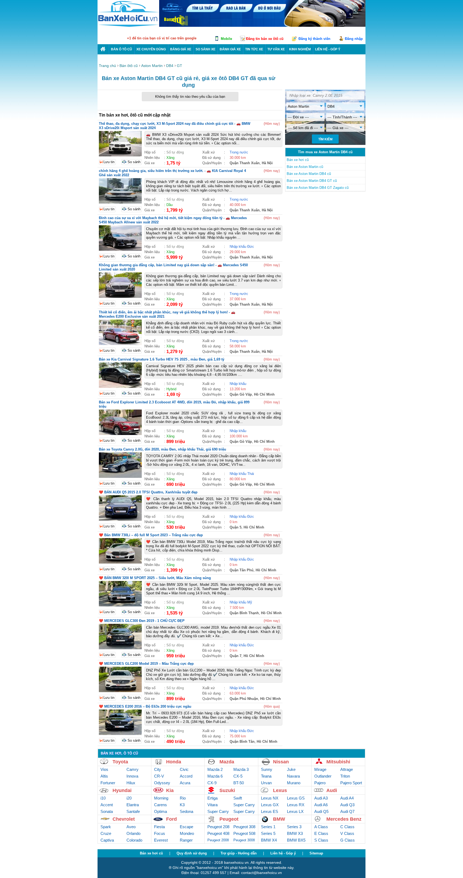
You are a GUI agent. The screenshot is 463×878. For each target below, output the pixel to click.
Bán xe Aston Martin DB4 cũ (309, 174)
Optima (160, 811)
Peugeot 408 (218, 833)
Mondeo (187, 833)
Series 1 (268, 826)
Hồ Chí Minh (264, 394)
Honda (173, 761)
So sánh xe (205, 49)
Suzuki (227, 790)
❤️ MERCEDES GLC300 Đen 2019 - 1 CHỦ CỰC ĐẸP (142, 621)
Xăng (170, 158)
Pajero (320, 783)
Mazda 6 (215, 776)
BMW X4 (269, 840)
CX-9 (211, 783)
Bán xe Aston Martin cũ (305, 167)
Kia (170, 790)
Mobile (226, 39)
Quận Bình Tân (242, 742)
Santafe (133, 811)
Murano (293, 783)
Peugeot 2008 (218, 840)
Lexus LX (295, 811)
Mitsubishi (338, 761)
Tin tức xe (254, 49)
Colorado (134, 840)
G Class (347, 840)
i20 (129, 798)
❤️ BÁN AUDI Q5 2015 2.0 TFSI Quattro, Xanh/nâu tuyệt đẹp (148, 492)
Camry (132, 769)
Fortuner (107, 783)
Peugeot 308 (244, 826)
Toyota (120, 761)
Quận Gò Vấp (241, 394)
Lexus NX (269, 798)
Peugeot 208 (218, 826)
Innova (132, 776)
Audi (331, 790)
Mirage (320, 769)
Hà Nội (267, 163)
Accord (186, 776)
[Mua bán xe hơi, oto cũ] (103, 49)
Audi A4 (347, 798)
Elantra (132, 804)
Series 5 (268, 833)
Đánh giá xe (230, 49)
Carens (160, 804)
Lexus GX (270, 804)
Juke (291, 769)
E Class (321, 833)
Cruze (105, 833)
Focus (159, 833)
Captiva (107, 840)
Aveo (131, 826)
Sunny (266, 769)
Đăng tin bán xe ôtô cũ (264, 39)
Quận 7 (235, 656)
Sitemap (316, 853)
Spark (105, 826)
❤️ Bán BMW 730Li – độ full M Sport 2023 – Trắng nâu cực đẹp (151, 535)
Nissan (281, 761)
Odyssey (162, 783)
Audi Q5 (321, 811)
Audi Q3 (347, 804)
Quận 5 (235, 527)
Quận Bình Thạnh (244, 613)
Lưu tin (108, 162)
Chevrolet (124, 819)
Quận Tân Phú (241, 570)
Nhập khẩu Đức (242, 247)
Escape (186, 826)
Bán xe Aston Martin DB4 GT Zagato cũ (318, 188)
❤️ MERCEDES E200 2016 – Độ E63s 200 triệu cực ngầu (145, 706)
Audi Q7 (347, 811)
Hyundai (122, 790)
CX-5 (237, 776)
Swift (237, 798)
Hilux (130, 783)
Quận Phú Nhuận (244, 699)
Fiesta (159, 826)
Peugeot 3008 (244, 840)
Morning (161, 798)
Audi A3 (321, 798)
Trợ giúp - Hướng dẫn (239, 853)
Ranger (186, 840)
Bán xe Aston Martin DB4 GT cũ (312, 181)
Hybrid (171, 389)
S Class (321, 840)
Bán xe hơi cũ (298, 160)
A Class (321, 826)
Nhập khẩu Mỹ (241, 602)
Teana (266, 776)
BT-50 (238, 783)
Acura (185, 783)
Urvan (266, 783)
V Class (347, 833)
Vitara (212, 804)
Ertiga (212, 798)
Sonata (106, 811)
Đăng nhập (354, 39)
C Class (347, 826)
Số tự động (175, 152)
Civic (184, 769)
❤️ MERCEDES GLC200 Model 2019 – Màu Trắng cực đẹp (146, 664)
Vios (104, 769)
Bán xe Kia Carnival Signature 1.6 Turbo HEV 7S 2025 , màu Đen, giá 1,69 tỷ (161, 359)
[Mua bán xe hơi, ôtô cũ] (128, 26)
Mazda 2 (215, 769)
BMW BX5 (296, 840)
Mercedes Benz (343, 819)
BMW (279, 819)
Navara (293, 776)
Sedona (186, 811)
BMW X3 (295, 833)
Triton (345, 776)
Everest (161, 840)
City (157, 769)
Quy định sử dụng (192, 853)
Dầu (169, 205)
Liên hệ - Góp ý (283, 853)
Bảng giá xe (180, 49)
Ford (171, 819)
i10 (103, 798)
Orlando (133, 833)
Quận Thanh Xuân (245, 163)
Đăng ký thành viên (314, 39)
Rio (183, 798)
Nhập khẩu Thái (242, 474)
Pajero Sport (351, 783)
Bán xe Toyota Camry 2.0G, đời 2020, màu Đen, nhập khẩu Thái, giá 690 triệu (162, 449)
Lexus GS (296, 798)
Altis (104, 776)
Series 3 (294, 826)
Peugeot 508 (244, 833)
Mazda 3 (241, 769)
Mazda (226, 761)
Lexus (280, 790)
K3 (182, 804)
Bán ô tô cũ (121, 49)
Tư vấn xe (276, 49)
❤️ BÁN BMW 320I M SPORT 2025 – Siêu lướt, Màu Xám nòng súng (155, 578)
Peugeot (228, 819)
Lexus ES (269, 811)
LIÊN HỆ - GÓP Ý (327, 49)
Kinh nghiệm (300, 49)
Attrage (346, 769)
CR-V (159, 776)
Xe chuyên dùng (151, 49)
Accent (106, 804)
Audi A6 (321, 804)
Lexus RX (295, 804)
